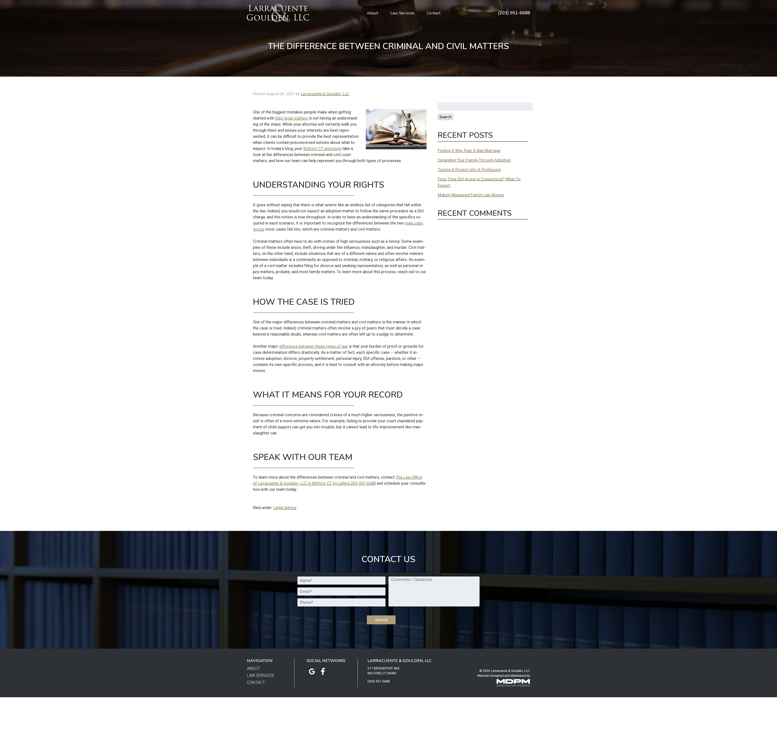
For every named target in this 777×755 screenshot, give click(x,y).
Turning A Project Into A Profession (469, 169)
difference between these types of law (313, 346)
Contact (434, 13)
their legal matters (291, 118)
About (372, 13)
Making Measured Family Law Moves (471, 194)
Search (445, 116)
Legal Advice (284, 507)
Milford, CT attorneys (322, 148)
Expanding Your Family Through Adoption (474, 160)
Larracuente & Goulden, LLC (325, 93)
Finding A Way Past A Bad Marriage (469, 150)
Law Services (402, 13)
